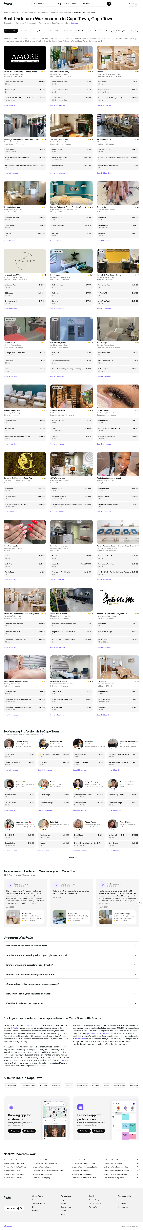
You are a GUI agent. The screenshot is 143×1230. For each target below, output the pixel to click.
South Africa (43, 13)
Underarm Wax (30, 13)
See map (74, 23)
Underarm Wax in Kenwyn (12, 1170)
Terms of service (95, 1203)
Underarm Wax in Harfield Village (15, 1167)
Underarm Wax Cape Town (60, 13)
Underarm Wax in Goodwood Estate (84, 1167)
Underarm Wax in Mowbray (42, 1160)
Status (63, 1214)
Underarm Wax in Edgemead (114, 1178)
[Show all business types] (137, 1085)
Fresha (15, 1028)
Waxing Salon (16, 13)
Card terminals (66, 1207)
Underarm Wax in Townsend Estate (116, 1167)
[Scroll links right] (139, 1168)
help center (81, 1039)
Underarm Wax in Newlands (81, 1160)
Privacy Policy (94, 1200)
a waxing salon (33, 1025)
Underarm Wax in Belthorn (81, 1170)
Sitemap (35, 1210)
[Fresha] (8, 3)
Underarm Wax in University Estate (84, 1178)
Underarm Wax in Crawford (42, 1174)
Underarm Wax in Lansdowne (14, 1163)
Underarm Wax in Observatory (114, 1160)
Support (63, 1210)
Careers (35, 1200)
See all (71, 858)
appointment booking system (97, 1033)
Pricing (63, 1203)
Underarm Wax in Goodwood (82, 1174)
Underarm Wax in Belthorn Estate (83, 1163)
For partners (65, 1200)
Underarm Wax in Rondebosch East (45, 1163)
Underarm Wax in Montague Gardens (116, 1170)
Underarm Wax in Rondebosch (14, 1160)
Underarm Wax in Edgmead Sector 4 (116, 1174)
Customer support (38, 1203)
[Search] (109, 3)
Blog (33, 1207)
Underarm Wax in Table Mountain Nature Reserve (49, 1170)
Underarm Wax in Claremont (13, 1178)
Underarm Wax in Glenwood (113, 1163)
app (64, 1060)
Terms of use (93, 1207)
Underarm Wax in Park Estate (14, 1174)
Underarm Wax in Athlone (42, 1167)
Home (6, 13)
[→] (139, 903)
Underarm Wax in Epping (41, 1178)
